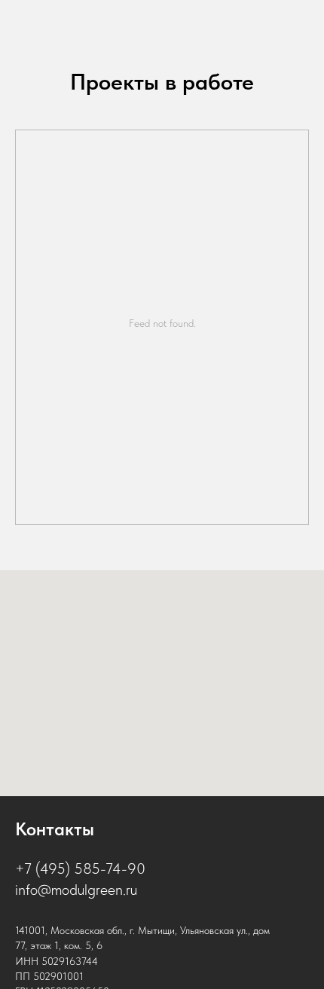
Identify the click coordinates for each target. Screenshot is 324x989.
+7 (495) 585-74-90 (80, 868)
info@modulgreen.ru (76, 890)
